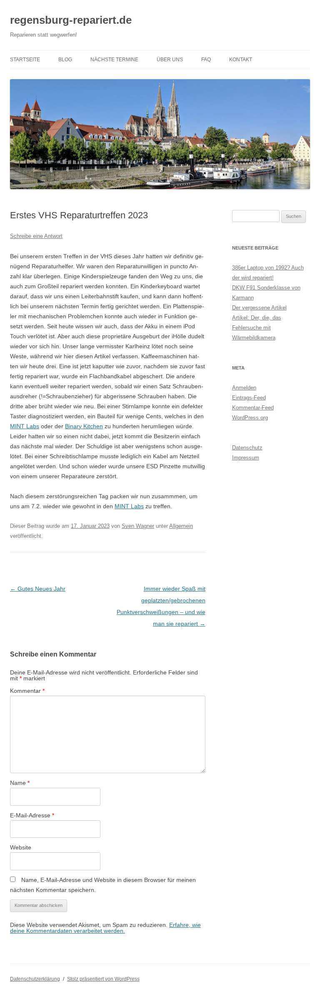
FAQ (206, 59)
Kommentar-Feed (253, 408)
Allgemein (181, 526)
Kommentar (27, 690)
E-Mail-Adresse (32, 815)
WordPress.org (250, 418)
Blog (65, 59)
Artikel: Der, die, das (256, 318)
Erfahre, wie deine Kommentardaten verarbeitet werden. (105, 928)
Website (20, 847)
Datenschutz (247, 448)
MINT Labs (24, 426)
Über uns (170, 59)
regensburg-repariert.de (71, 20)
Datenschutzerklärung (35, 979)
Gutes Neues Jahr (37, 588)
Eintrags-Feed (249, 398)
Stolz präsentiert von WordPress (103, 979)
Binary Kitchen (84, 426)
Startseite (25, 59)
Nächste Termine (114, 59)
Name (20, 782)
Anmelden (244, 388)
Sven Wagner (138, 526)
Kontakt (240, 59)
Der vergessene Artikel (259, 308)
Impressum (245, 458)
